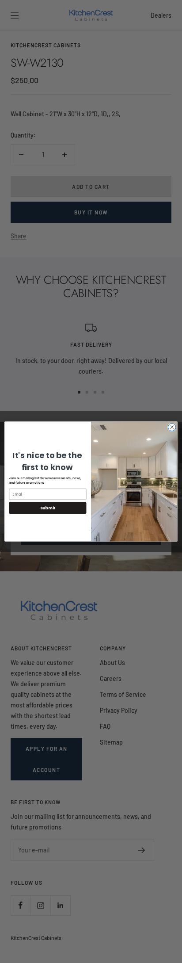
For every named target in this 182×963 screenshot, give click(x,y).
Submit (47, 508)
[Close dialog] (172, 427)
